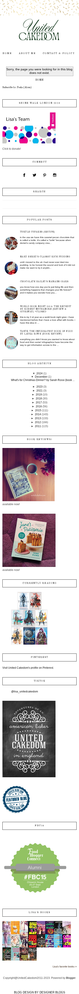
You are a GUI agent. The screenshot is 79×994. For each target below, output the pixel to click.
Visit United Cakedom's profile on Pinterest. (28, 667)
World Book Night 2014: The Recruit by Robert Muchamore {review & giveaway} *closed (45, 309)
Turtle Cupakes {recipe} (37, 232)
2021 (39, 390)
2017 (39, 402)
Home (39, 80)
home (7, 53)
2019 (39, 394)
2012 (38, 422)
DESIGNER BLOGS (52, 992)
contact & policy (59, 53)
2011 (38, 426)
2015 (38, 410)
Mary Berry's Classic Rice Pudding (45, 257)
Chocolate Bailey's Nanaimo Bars (44, 281)
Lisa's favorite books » (65, 966)
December (41, 376)
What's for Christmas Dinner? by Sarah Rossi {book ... (43, 380)
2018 (39, 398)
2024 (39, 373)
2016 (39, 406)
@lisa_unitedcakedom (24, 691)
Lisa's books (39, 912)
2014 (38, 414)
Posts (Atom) (24, 87)
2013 (38, 418)
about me (27, 53)
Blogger (70, 977)
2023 (39, 386)
